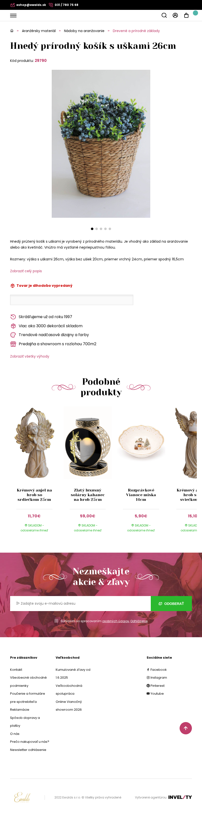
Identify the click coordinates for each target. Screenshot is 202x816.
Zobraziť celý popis (26, 271)
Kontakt (16, 669)
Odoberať (173, 604)
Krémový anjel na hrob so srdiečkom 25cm (34, 495)
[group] (37, 474)
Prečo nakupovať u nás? (29, 741)
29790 (41, 60)
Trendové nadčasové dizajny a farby (54, 335)
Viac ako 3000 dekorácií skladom (51, 326)
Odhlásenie (139, 621)
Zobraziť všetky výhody (29, 356)
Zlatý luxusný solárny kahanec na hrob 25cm (88, 495)
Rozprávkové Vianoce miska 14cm (141, 495)
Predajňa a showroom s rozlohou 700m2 (57, 344)
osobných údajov (115, 621)
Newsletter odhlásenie (28, 749)
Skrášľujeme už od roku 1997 (45, 317)
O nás (14, 733)
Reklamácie (19, 709)
